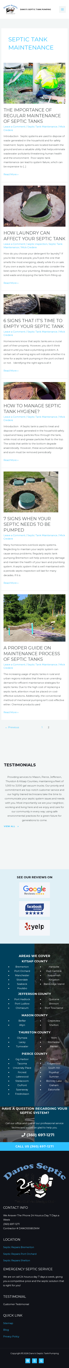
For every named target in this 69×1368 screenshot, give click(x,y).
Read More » (11, 174)
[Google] (41, 1360)
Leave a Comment (14, 126)
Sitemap (8, 1323)
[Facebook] (27, 1360)
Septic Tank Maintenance (42, 126)
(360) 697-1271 (11, 1224)
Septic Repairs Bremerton (18, 1247)
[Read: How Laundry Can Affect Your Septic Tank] (34, 206)
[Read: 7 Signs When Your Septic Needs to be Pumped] (31, 491)
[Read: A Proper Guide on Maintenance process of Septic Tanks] (34, 617)
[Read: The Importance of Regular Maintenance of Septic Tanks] (34, 83)
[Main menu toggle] (62, 9)
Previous (12, 727)
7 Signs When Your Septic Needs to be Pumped (27, 524)
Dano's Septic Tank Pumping (35, 9)
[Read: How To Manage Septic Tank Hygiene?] (34, 390)
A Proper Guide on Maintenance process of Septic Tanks (32, 653)
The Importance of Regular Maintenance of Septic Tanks (32, 115)
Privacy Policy (11, 1336)
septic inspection (37, 244)
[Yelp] (34, 1360)
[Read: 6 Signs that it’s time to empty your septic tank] (34, 304)
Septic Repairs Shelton (16, 1260)
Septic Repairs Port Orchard (19, 1254)
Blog (6, 1329)
